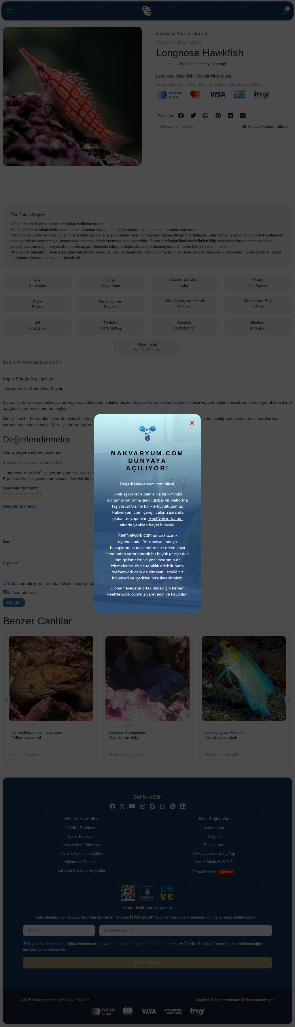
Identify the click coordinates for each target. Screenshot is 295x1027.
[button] (192, 423)
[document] (147, 513)
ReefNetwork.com (123, 594)
